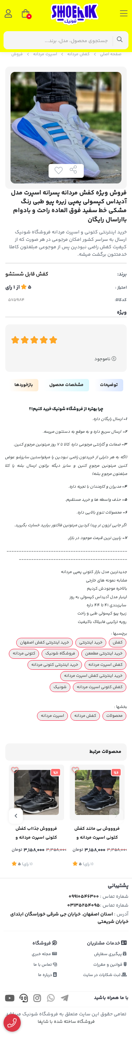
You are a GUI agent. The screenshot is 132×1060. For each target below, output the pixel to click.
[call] (23, 999)
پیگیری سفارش (108, 954)
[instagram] (37, 999)
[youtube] (10, 999)
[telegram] (64, 999)
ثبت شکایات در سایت (102, 975)
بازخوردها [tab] (23, 385)
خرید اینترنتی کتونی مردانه (54, 665)
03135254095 (83, 905)
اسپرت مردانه (45, 54)
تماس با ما (43, 965)
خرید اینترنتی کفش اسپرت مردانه (93, 676)
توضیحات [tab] (109, 385)
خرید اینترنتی (90, 642)
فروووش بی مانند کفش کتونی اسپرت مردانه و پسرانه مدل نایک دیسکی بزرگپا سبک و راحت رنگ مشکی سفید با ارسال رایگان (97, 834)
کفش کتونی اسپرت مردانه (99, 687)
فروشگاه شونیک (60, 653)
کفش (117, 642)
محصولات (114, 716)
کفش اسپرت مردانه (105, 665)
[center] (120, 40)
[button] (116, 816)
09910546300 (84, 897)
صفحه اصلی (110, 54)
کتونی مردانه (24, 653)
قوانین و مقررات (108, 965)
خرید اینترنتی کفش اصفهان (44, 642)
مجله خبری (42, 954)
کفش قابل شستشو (26, 274)
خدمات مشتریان (104, 943)
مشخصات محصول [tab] (66, 385)
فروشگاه (42, 943)
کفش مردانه (78, 54)
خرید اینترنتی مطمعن (103, 653)
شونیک (60, 687)
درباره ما (45, 975)
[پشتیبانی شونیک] (12, 1023)
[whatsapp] (51, 999)
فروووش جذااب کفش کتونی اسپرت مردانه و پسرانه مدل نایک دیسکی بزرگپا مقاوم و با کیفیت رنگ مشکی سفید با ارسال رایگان (36, 834)
